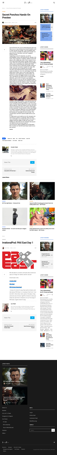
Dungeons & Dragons (7, 416)
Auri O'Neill (7, 247)
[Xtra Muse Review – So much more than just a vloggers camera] (14, 216)
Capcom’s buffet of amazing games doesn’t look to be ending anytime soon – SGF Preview (14, 398)
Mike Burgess (43, 67)
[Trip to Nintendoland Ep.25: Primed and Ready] (46, 55)
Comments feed (33, 418)
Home (3, 8)
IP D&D (5, 422)
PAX (16, 138)
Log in (31, 412)
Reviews (4, 201)
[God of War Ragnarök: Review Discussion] (42, 95)
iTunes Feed (13, 281)
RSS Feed (12, 284)
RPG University (6, 424)
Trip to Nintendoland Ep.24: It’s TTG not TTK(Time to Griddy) (49, 86)
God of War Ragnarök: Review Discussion (49, 95)
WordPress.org (33, 421)
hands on (10, 138)
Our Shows (4, 419)
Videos (3, 433)
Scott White (46, 21)
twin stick (20, 140)
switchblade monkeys (6, 140)
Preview (3, 11)
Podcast (4, 239)
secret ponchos (22, 138)
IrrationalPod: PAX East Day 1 (10, 170)
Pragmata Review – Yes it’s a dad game (46, 26)
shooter (28, 138)
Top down (14, 140)
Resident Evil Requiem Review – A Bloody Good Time (46, 35)
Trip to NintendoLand (8, 427)
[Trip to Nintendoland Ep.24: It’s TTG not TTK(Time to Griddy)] (42, 85)
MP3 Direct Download (16, 287)
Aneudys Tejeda (8, 22)
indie (14, 138)
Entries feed (32, 415)
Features (4, 430)
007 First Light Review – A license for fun (46, 16)
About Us (4, 407)
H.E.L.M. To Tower (6, 413)
